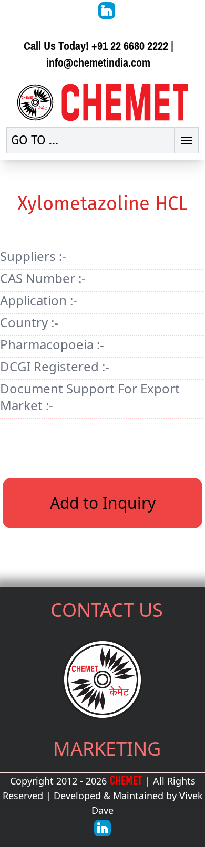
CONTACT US (106, 610)
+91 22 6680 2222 (129, 46)
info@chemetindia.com (98, 63)
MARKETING (107, 748)
